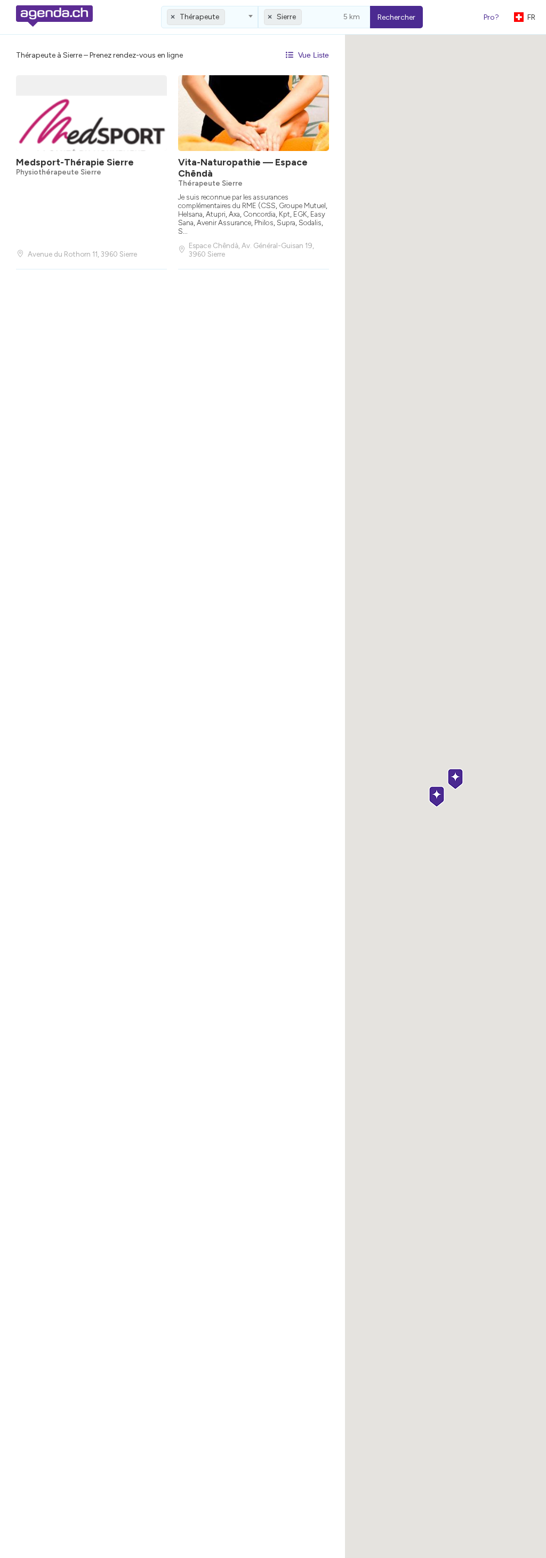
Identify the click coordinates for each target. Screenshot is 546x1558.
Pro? (491, 17)
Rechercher (396, 17)
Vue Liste (312, 55)
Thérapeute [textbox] (199, 16)
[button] (455, 779)
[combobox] (209, 17)
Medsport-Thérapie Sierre (75, 162)
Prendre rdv (251, 224)
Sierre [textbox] (286, 16)
